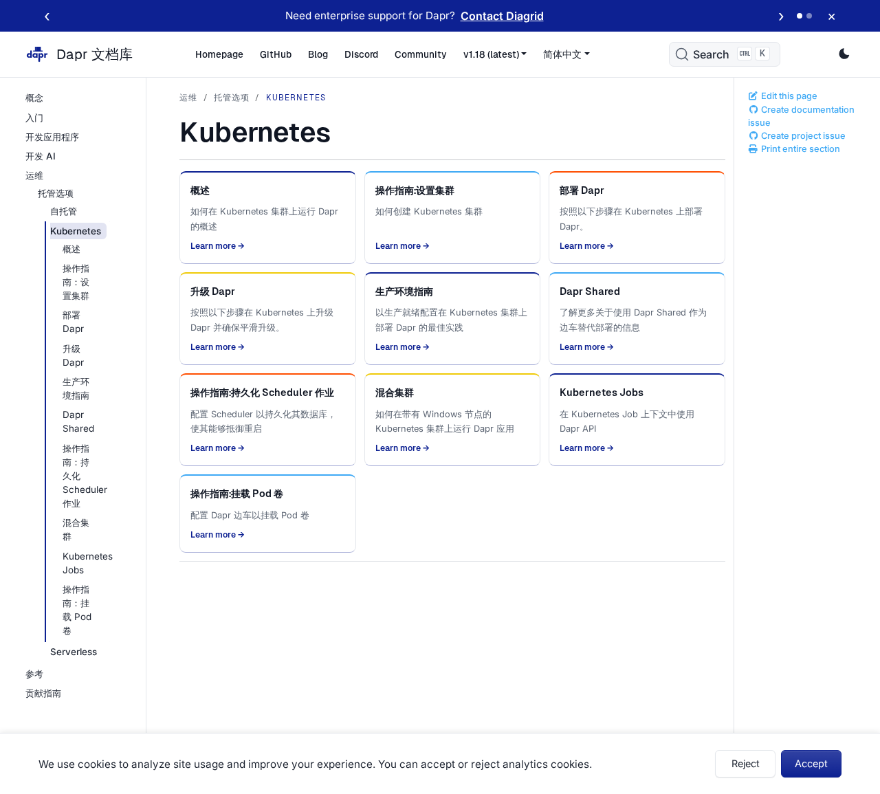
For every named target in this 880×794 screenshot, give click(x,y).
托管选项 (232, 97)
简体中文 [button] (562, 54)
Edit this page (788, 96)
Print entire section (799, 149)
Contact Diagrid (502, 16)
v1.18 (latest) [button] (491, 54)
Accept (811, 763)
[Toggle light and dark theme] (844, 54)
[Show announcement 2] (809, 16)
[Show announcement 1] (799, 16)
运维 (188, 97)
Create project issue (802, 136)
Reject (746, 763)
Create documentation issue (801, 116)
